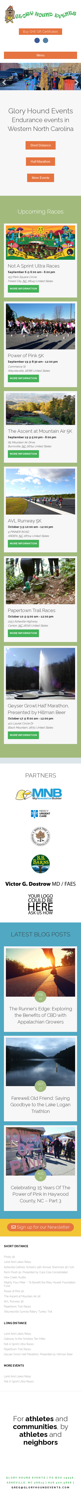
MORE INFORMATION (24, 288)
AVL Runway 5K (24, 521)
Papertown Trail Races (31, 610)
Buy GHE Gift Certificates (40, 31)
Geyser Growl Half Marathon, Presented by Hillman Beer (38, 1354)
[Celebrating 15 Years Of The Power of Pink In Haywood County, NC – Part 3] (40, 1168)
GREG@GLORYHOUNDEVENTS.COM (40, 1487)
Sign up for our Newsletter (43, 1227)
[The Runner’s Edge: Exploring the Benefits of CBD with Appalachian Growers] (40, 989)
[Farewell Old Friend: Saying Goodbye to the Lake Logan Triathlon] (40, 1078)
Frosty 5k (9, 1256)
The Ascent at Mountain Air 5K (40, 431)
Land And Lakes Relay (17, 1261)
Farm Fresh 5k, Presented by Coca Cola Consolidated (36, 1272)
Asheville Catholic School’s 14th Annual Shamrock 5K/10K (39, 1267)
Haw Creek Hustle (15, 1277)
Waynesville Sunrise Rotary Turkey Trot (28, 1311)
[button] (4, 82)
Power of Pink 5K (26, 355)
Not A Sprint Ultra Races (34, 266)
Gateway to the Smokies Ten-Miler (24, 1338)
